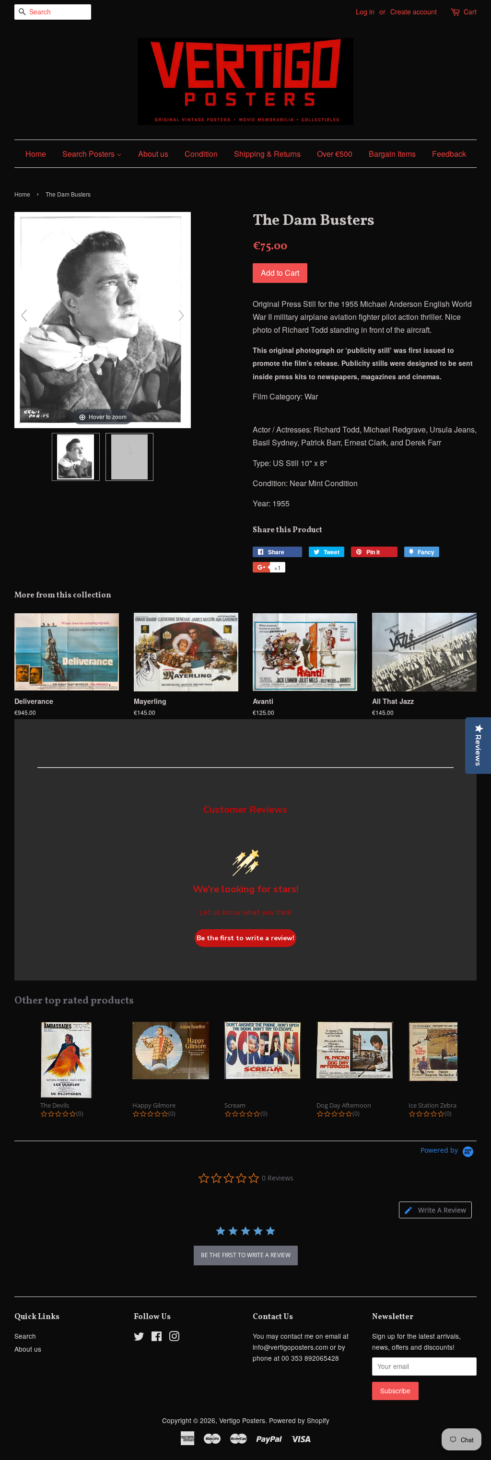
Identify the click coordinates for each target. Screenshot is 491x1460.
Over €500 (334, 153)
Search (25, 1336)
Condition (201, 153)
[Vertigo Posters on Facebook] (156, 1338)
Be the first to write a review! (245, 938)
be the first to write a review (246, 1255)
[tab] (435, 1210)
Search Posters (89, 153)
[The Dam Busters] (76, 457)
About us (153, 153)
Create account (413, 11)
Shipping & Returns (267, 153)
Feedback (449, 153)
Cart (470, 11)
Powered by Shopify (299, 1420)
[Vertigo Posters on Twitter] (139, 1338)
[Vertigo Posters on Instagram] (174, 1338)
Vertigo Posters (242, 1420)
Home (35, 153)
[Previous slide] (24, 315)
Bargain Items (392, 153)
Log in (365, 11)
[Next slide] (181, 315)
